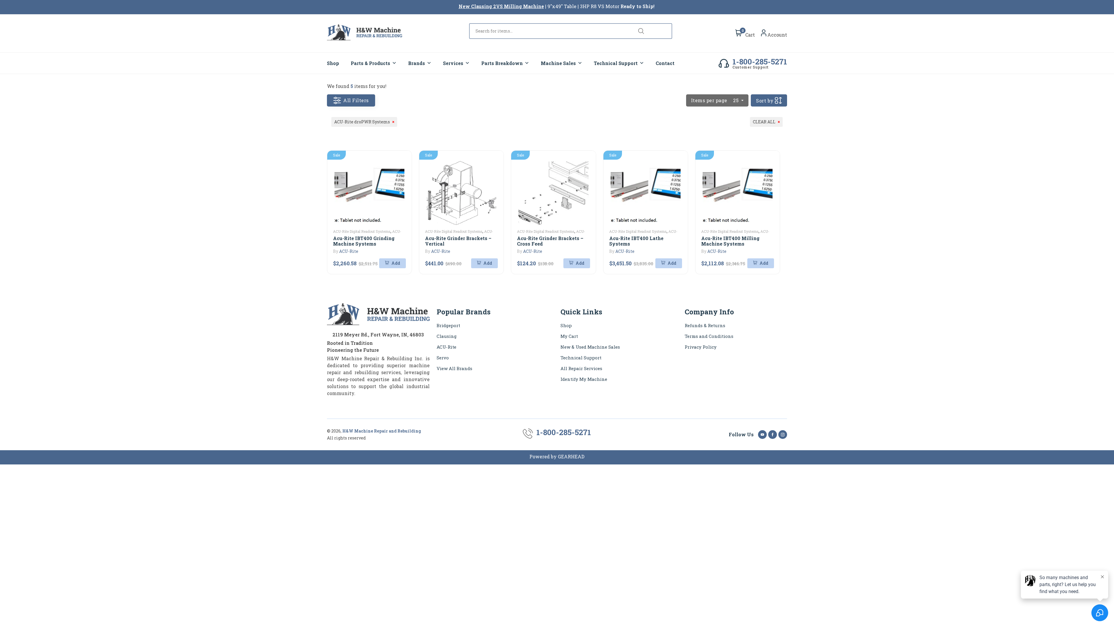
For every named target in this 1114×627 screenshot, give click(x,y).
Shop (333, 63)
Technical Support (616, 63)
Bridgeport (448, 325)
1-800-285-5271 (760, 61)
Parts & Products (370, 63)
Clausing (447, 336)
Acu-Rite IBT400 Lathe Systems (636, 241)
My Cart (569, 336)
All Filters (356, 100)
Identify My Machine (583, 379)
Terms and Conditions (709, 336)
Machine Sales (558, 63)
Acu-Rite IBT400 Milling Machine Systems (730, 241)
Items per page (715, 100)
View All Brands (454, 368)
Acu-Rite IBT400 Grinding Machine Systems (364, 241)
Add (395, 263)
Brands (416, 63)
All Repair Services (581, 368)
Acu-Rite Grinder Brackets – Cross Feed (550, 241)
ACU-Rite (348, 251)
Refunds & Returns (705, 325)
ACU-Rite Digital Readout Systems (361, 231)
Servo (443, 358)
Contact (665, 63)
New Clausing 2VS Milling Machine (501, 6)
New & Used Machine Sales (590, 347)
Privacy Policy (701, 347)
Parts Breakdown (502, 63)
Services (453, 63)
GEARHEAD (571, 456)
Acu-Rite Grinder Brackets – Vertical (458, 241)
